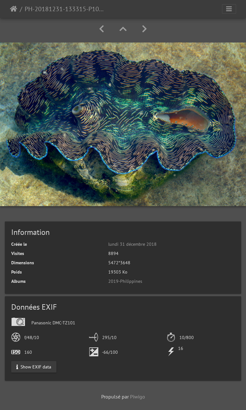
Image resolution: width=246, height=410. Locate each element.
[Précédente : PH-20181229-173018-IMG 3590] (101, 29)
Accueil (13, 9)
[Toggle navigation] (229, 9)
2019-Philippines (125, 281)
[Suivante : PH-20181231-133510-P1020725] (144, 29)
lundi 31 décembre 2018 (132, 244)
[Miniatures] (123, 29)
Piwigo (137, 396)
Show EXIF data (35, 366)
